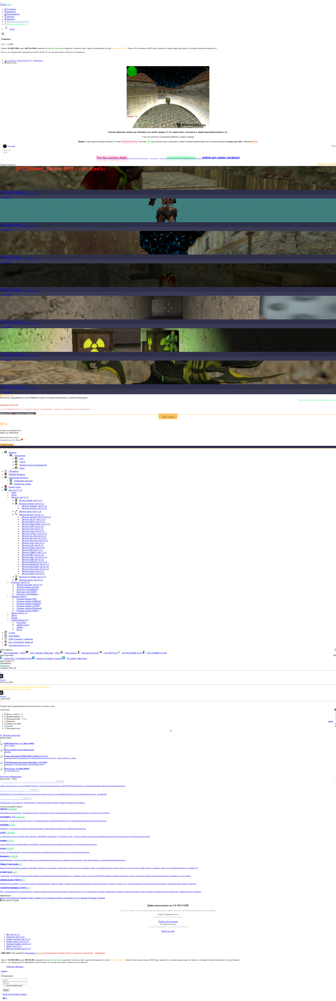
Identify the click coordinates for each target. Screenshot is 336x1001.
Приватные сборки (22, 484)
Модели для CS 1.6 (19, 497)
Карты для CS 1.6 (19, 613)
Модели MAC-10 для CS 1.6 (34, 557)
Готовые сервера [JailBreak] (28, 601)
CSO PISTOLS (110, 653)
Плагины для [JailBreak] (27, 589)
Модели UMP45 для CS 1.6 (33, 552)
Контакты (11, 11)
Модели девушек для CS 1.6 (34, 506)
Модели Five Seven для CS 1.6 (35, 569)
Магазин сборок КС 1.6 (17, 24)
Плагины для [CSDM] (26, 592)
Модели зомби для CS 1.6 (30, 500)
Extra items (21, 622)
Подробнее (6, 197)
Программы (13, 636)
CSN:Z (22, 462)
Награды (10, 19)
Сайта (22, 468)
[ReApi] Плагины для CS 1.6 (29, 585)
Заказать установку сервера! (49, 658)
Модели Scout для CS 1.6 (32, 543)
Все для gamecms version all (20, 642)
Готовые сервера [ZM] (26, 599)
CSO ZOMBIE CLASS (156, 653)
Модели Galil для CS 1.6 (32, 545)
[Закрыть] (2, 33)
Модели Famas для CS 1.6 (33, 548)
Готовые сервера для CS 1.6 (18, 944)
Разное (14, 618)
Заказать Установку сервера (92, 898)
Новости (12, 452)
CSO (21, 459)
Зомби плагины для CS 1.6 (18, 939)
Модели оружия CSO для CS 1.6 (36, 517)
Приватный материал (18, 477)
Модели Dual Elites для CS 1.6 (35, 566)
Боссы (19, 629)
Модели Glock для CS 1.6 (32, 531)
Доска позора (70, 653)
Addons (19, 627)
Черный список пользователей (33, 465)
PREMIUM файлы (16, 474)
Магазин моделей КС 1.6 (17, 21)
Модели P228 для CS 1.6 (32, 571)
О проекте (11, 9)
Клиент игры (14, 487)
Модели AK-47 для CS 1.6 (33, 519)
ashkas (330, 721)
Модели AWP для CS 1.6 (32, 526)
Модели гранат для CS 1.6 (31, 580)
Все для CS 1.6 (10, 61)
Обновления (19, 455)
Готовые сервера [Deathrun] (28, 603)
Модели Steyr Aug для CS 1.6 (34, 540)
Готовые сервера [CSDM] (27, 606)
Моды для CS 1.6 (14, 946)
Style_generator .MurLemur (45, 653)
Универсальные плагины (27, 587)
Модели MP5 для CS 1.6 (32, 555)
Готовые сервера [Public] (27, 611)
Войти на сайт (168, 931)
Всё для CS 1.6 (12, 934)
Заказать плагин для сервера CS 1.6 (64, 898)
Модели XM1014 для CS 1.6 (34, 562)
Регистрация (8, 994)
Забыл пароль (20, 994)
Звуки (14, 495)
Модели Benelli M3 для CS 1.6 (35, 564)
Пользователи (12, 14)
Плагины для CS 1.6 (20, 582)
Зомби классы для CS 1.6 (17, 941)
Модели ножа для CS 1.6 (30, 511)
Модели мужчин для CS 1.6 (34, 508)
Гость (12, 29)
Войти (6, 990)
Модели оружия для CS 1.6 (31, 514)
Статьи (11, 633)
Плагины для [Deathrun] (27, 594)
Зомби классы (38, 61)
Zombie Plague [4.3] (24, 61)
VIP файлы (13, 471)
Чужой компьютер (14, 985)
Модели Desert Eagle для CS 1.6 (35, 524)
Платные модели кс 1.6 (19, 645)
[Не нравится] (332, 146)
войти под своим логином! (221, 157)
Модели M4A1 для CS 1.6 (33, 522)
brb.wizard (11, 146)
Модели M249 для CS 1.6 (32, 574)
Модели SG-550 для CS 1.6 (33, 536)
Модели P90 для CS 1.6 (32, 550)
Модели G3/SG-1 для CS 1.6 (34, 533)
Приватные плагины (23, 481)
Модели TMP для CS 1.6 (32, 559)
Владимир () (35, 953)
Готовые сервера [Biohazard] (29, 608)
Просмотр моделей (90, 653)
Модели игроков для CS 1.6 (31, 503)
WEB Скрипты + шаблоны (20, 639)
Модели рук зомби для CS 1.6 (32, 577)
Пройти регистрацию (168, 921)
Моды (14, 615)
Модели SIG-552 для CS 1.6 (34, 538)
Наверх (4, 971)
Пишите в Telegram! (24, 413)
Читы (13, 492)
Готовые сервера (18, 596)
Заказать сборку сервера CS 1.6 (34, 898)
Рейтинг (10, 16)
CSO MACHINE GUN (131, 653)
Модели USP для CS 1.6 (32, 529)
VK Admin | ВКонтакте (76, 658)
